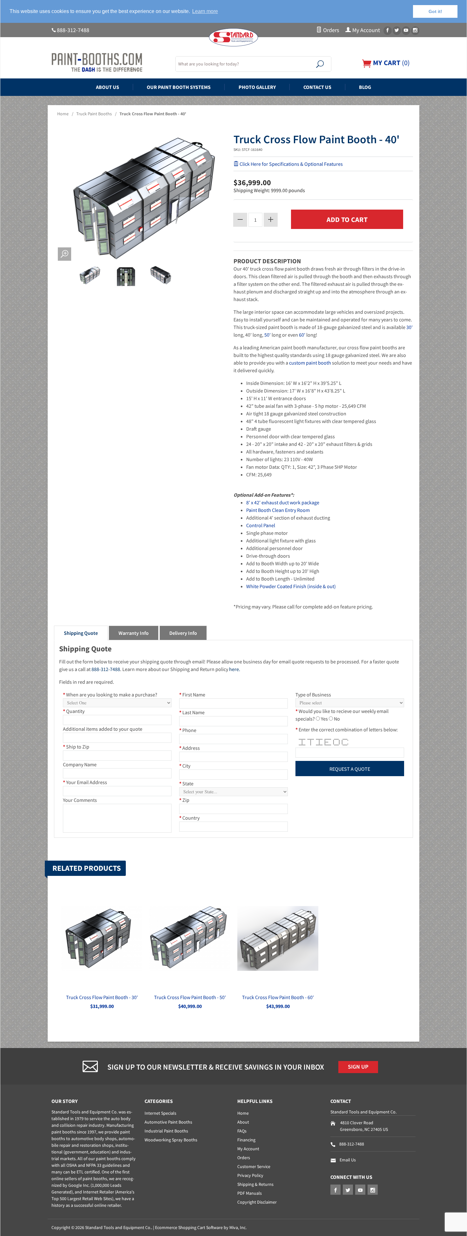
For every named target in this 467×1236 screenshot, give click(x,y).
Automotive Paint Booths (168, 1122)
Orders (330, 30)
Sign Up (358, 1066)
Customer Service (253, 1166)
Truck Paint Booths (94, 114)
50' (267, 335)
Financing (246, 1140)
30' (409, 327)
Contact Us (317, 87)
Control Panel (260, 525)
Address (189, 748)
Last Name (192, 712)
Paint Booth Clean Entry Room (278, 510)
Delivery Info (183, 633)
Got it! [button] (435, 11)
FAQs (242, 1131)
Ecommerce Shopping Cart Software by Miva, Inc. (201, 1227)
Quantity (74, 711)
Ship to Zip (76, 746)
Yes (324, 718)
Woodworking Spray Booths (171, 1140)
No (337, 718)
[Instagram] (415, 30)
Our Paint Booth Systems (179, 87)
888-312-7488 (73, 30)
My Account (365, 30)
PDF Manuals (249, 1193)
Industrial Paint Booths (166, 1131)
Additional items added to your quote (102, 729)
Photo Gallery (257, 87)
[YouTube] (406, 30)
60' (302, 335)
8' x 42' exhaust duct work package (282, 502)
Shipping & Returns (255, 1184)
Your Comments (80, 800)
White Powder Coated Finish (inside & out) (291, 586)
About (243, 1122)
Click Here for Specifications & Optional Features (291, 164)
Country (189, 818)
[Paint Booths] (110, 62)
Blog (365, 87)
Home (63, 114)
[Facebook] (387, 30)
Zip (184, 800)
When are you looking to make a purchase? (110, 694)
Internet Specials (160, 1113)
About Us (107, 87)
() (390, 62)
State (186, 783)
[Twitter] (397, 30)
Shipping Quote (81, 633)
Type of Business (313, 694)
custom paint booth (310, 362)
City (184, 765)
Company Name (80, 764)
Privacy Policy (250, 1175)
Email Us (348, 1160)
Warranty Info (133, 633)
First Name (192, 694)
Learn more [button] (205, 11)
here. (234, 669)
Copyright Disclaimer (257, 1202)
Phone (187, 730)
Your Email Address (85, 782)
